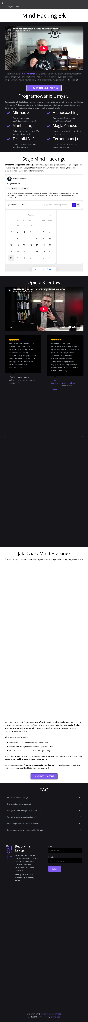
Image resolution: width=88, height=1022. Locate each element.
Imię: (50, 846)
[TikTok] (52, 1010)
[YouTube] (35, 1010)
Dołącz (55, 869)
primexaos (55, 1017)
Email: (51, 857)
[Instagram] (47, 1010)
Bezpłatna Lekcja (22, 848)
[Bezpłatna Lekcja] (10, 925)
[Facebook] (41, 1010)
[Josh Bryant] (55, 455)
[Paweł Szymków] (12, 384)
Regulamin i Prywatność (50, 1014)
